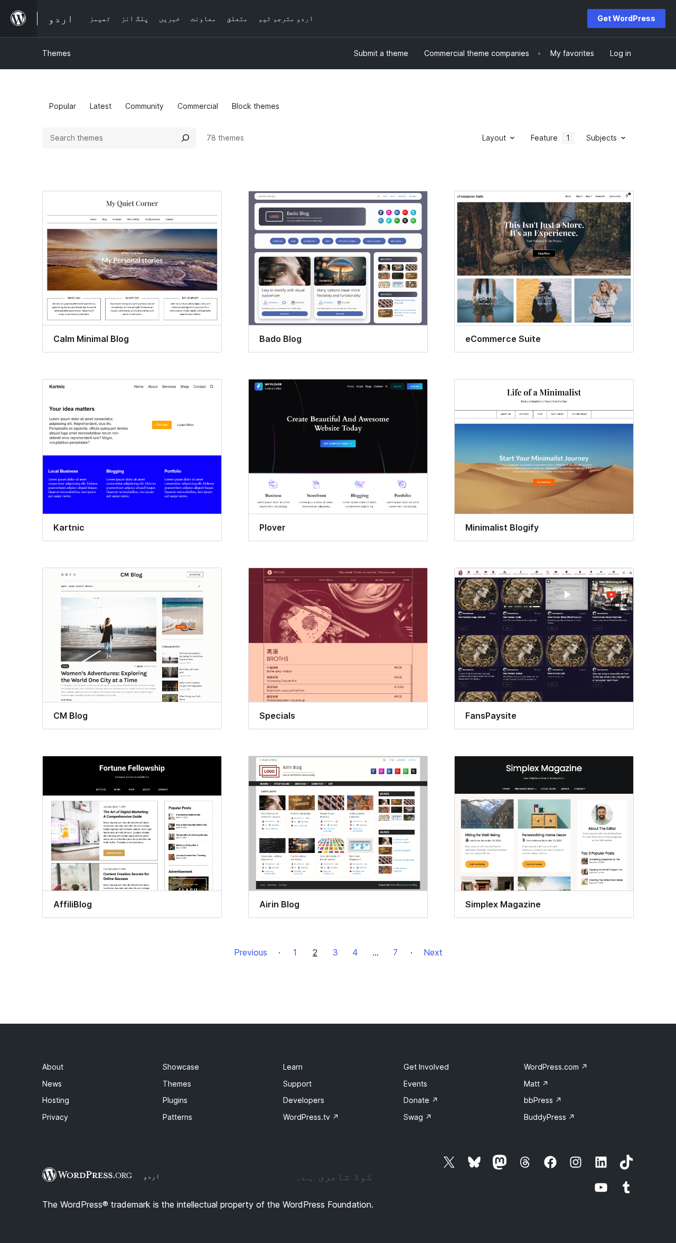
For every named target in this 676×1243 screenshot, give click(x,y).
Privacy (55, 1116)
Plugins (175, 1100)
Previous (250, 952)
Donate (420, 1100)
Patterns (177, 1116)
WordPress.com (556, 1066)
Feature (550, 137)
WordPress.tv (311, 1116)
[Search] (185, 138)
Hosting (55, 1100)
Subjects (601, 137)
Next (433, 952)
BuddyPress (549, 1116)
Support (297, 1083)
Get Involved (426, 1066)
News (52, 1083)
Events (415, 1083)
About (52, 1066)
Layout (494, 137)
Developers (303, 1100)
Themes (56, 53)
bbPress (543, 1100)
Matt (536, 1083)
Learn (293, 1066)
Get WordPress (626, 18)
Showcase (181, 1066)
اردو (151, 1176)
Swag (417, 1116)
